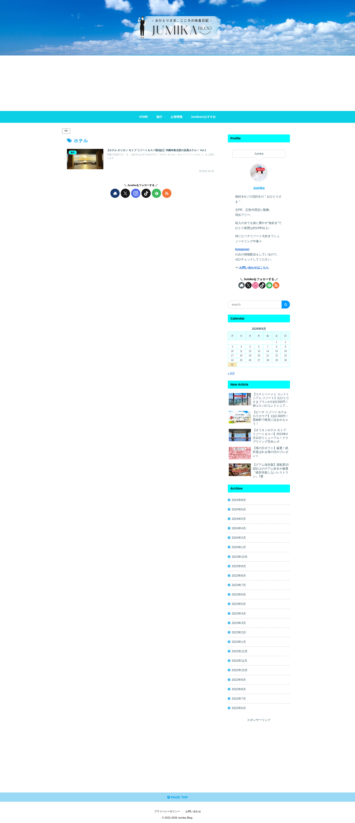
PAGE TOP (179, 797)
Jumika (259, 188)
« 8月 (231, 373)
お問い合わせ (193, 811)
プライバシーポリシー (167, 811)
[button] (286, 304)
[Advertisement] (177, 83)
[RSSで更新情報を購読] (166, 193)
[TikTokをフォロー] (146, 193)
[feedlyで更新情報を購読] (156, 193)
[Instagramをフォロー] (135, 193)
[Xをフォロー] (125, 193)
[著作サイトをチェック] (115, 193)
